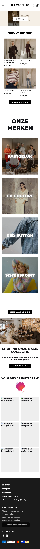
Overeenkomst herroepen (16, 525)
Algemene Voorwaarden (12, 511)
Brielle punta (26, 61)
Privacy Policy (8, 514)
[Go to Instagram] (7, 536)
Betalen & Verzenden (11, 517)
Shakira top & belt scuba (10, 62)
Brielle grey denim (25, 91)
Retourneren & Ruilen (11, 520)
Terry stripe (9, 90)
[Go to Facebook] (3, 536)
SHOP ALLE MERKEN (20, 312)
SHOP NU (20, 19)
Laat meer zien (20, 102)
